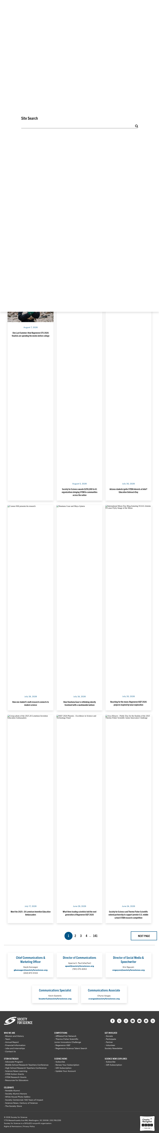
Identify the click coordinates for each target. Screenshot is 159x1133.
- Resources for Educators (16, 1080)
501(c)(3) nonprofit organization (37, 1123)
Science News (60, 1058)
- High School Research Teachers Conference (25, 1068)
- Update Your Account (65, 1071)
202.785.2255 (55, 1120)
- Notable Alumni (12, 1090)
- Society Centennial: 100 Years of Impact (23, 1100)
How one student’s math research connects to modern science (30, 703)
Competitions (60, 1032)
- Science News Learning (15, 1071)
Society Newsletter (113, 1048)
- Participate (110, 1039)
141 (96, 935)
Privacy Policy (29, 1126)
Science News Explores (116, 1058)
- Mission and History (14, 1036)
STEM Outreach (11, 1058)
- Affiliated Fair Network (65, 1036)
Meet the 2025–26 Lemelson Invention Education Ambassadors (31, 913)
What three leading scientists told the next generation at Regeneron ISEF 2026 (79, 913)
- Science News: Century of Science (21, 1103)
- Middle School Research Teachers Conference (26, 1065)
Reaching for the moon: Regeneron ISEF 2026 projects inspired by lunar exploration (128, 703)
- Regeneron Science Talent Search (70, 1048)
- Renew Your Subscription (66, 1065)
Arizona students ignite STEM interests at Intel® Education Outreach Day (128, 490)
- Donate (109, 1036)
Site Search (29, 117)
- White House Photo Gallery (17, 1097)
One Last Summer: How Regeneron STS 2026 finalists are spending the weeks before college (30, 334)
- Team (7, 1039)
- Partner (109, 1042)
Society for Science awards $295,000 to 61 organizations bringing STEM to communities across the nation (79, 492)
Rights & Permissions (13, 1126)
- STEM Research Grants (15, 1077)
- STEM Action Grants (14, 1074)
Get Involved (111, 1032)
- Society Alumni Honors (15, 1093)
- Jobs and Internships (14, 1048)
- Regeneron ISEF (62, 1045)
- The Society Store (13, 1106)
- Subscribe (59, 1061)
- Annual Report (11, 1042)
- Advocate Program (13, 1061)
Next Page (144, 935)
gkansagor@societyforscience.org (30, 970)
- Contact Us (10, 1051)
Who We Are (9, 1032)
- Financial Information (14, 1045)
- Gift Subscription (63, 1068)
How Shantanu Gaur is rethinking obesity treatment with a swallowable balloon (79, 703)
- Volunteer (110, 1045)
